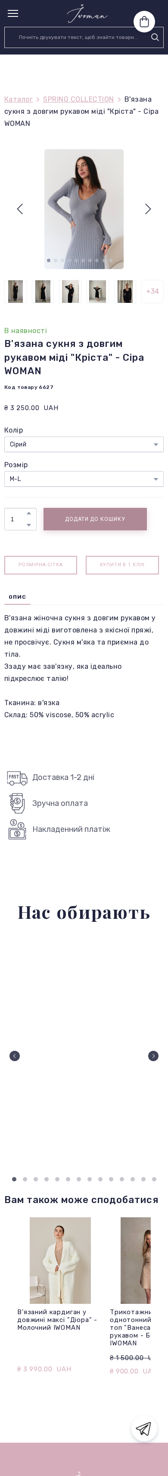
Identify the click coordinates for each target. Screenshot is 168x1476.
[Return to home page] (87, 13)
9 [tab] (100, 1179)
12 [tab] (132, 1179)
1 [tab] (14, 1179)
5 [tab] (57, 1179)
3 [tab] (35, 1179)
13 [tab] (143, 1179)
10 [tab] (111, 1179)
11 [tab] (121, 1179)
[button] (155, 37)
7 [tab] (78, 1179)
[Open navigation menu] (13, 13)
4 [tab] (46, 1179)
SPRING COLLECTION (78, 99)
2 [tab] (24, 1179)
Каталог (18, 99)
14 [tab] (154, 1179)
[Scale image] (84, 1052)
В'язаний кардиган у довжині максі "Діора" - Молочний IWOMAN (57, 1320)
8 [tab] (89, 1179)
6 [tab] (67, 1179)
